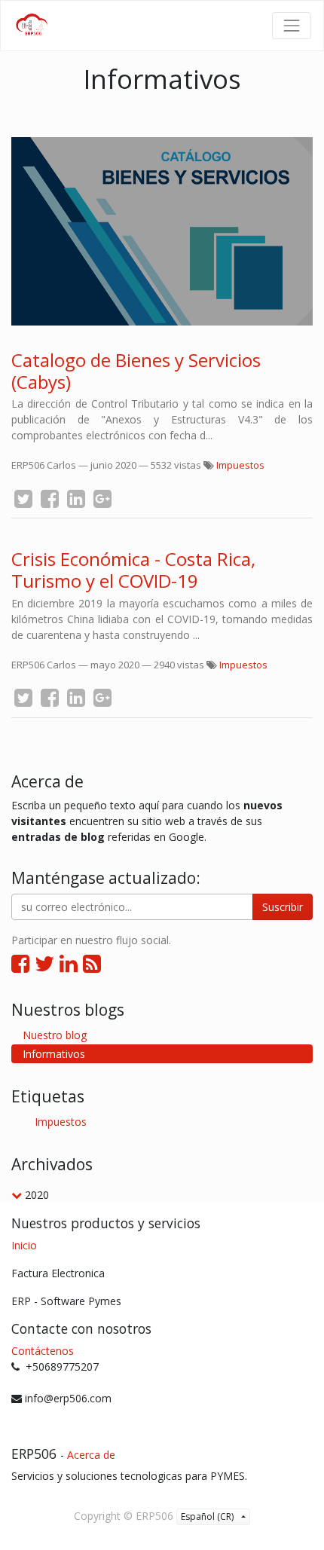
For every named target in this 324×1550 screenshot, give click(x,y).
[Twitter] (44, 963)
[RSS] (92, 963)
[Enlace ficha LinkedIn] (69, 963)
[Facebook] (20, 963)
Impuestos (240, 465)
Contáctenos (42, 1351)
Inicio (24, 1245)
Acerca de (91, 1455)
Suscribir (282, 907)
